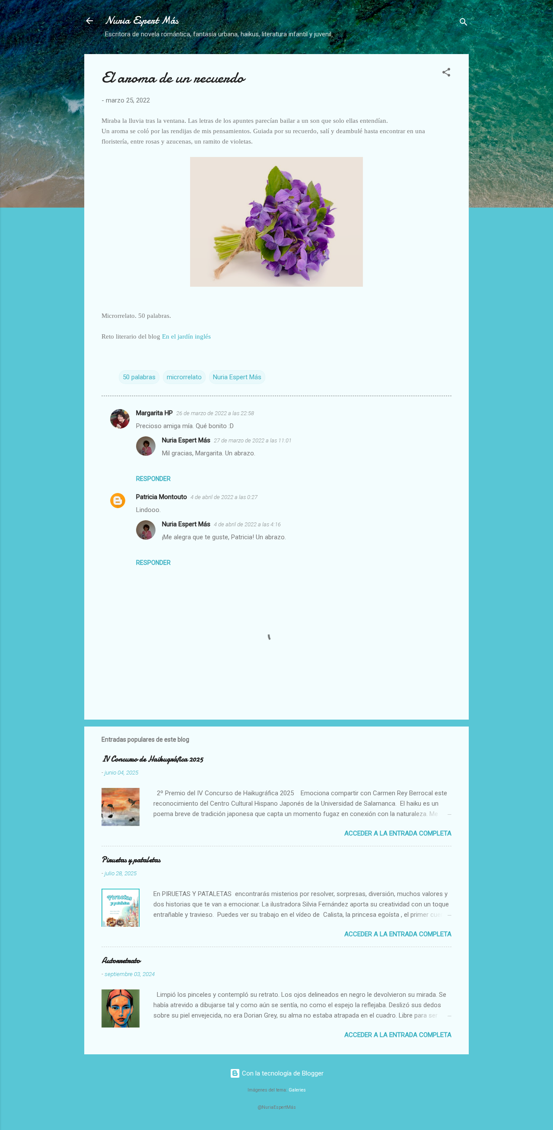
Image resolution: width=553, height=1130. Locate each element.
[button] (446, 73)
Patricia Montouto (161, 497)
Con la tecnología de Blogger (282, 1073)
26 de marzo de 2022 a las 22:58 (215, 413)
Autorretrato (121, 960)
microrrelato (184, 377)
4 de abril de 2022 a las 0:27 (224, 497)
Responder (153, 478)
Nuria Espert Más (141, 20)
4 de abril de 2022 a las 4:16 (247, 524)
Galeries (297, 1090)
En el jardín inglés (186, 336)
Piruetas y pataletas (131, 860)
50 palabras (139, 377)
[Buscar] (463, 23)
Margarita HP (154, 413)
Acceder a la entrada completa (397, 833)
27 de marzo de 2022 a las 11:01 (253, 440)
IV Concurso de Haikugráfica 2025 (152, 759)
